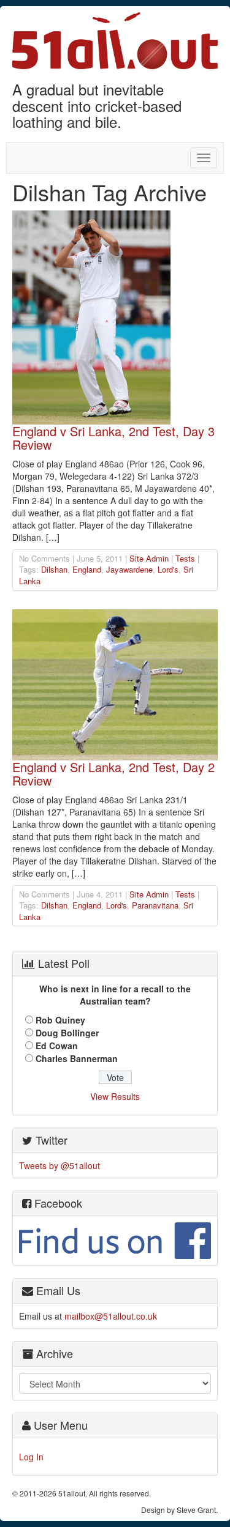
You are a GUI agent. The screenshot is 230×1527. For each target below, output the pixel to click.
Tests (185, 558)
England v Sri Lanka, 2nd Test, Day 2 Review (113, 773)
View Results (115, 1096)
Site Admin (149, 558)
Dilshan (54, 569)
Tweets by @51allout (59, 1165)
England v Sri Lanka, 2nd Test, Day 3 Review (113, 437)
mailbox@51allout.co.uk (110, 1316)
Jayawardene (129, 569)
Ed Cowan (57, 1045)
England (86, 569)
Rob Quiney (60, 1020)
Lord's (168, 569)
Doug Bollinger (67, 1033)
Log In (31, 1457)
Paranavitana (155, 905)
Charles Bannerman (77, 1058)
